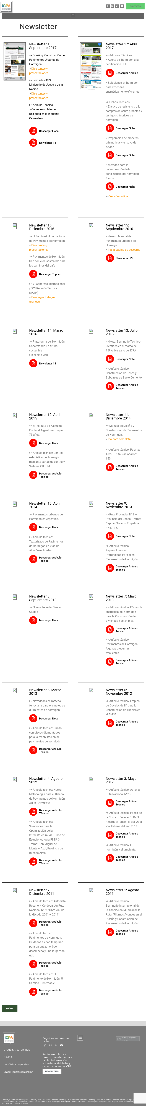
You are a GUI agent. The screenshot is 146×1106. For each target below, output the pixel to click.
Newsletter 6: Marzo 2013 (45, 692)
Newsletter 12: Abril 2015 (45, 416)
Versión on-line (118, 196)
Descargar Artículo (127, 73)
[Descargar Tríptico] (33, 274)
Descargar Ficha (49, 131)
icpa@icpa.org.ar (22, 1071)
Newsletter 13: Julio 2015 (121, 332)
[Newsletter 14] (33, 363)
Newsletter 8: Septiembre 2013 (42, 598)
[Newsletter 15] (110, 258)
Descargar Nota (125, 359)
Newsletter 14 (47, 363)
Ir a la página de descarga (124, 249)
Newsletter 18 (47, 142)
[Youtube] (122, 6)
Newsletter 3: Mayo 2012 (121, 780)
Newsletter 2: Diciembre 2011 (41, 892)
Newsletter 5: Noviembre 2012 (119, 692)
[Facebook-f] (108, 6)
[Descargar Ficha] (33, 131)
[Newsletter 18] (33, 143)
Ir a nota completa (119, 439)
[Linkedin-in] (117, 6)
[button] (73, 15)
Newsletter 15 (124, 258)
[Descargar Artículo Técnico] (110, 386)
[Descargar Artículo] (110, 73)
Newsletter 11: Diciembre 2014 (118, 416)
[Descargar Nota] (110, 359)
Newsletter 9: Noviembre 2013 (119, 505)
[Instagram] (112, 6)
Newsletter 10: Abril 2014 (45, 505)
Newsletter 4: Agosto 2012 (45, 780)
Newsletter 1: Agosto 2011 (122, 892)
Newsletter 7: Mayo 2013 (121, 598)
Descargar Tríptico (50, 274)
